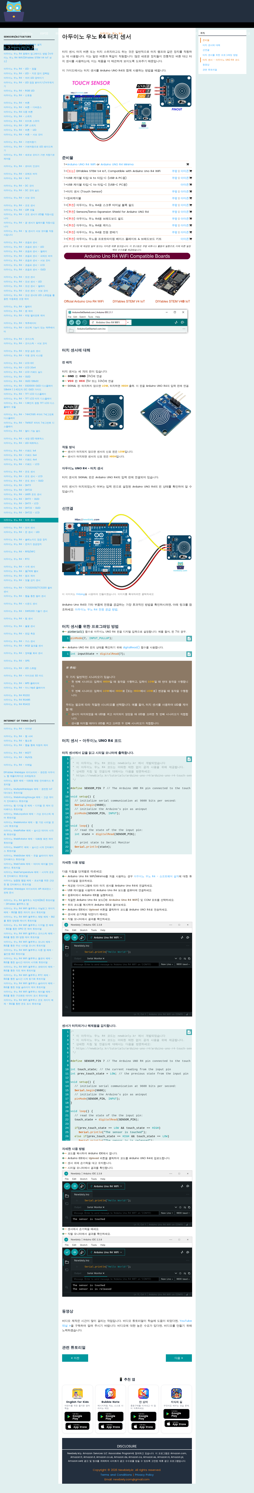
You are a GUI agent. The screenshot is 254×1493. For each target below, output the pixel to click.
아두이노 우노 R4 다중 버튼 (18, 111)
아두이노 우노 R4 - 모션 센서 (19, 277)
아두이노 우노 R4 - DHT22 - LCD (21, 512)
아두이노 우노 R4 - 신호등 (18, 95)
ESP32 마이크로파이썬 (204, 33)
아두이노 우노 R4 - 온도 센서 (19, 471)
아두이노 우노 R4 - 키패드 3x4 (20, 455)
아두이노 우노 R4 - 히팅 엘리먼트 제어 (24, 315)
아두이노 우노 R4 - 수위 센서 (19, 566)
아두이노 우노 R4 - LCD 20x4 (20, 367)
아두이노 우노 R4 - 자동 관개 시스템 (23, 355)
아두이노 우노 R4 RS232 (17, 695)
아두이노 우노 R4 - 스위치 (18, 116)
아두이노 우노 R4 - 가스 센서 (19, 641)
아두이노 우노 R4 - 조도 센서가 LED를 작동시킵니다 (29, 216)
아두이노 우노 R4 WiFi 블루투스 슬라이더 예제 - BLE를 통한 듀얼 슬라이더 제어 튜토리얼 (29, 985)
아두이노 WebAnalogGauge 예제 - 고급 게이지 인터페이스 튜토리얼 (28, 799)
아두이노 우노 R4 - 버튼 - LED (20, 129)
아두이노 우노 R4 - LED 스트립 (20, 668)
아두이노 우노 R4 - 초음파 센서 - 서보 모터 (27, 260)
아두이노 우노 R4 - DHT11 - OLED (21, 499)
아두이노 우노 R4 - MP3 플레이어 (21, 683)
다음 (178, 1358)
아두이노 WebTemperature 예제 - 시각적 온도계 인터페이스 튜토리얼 (29, 874)
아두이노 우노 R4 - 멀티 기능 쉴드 (22, 430)
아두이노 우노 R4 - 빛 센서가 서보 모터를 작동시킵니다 (28, 232)
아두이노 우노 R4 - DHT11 (17, 485)
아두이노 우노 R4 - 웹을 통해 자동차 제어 (26, 745)
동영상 (206, 64)
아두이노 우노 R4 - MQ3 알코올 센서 (23, 645)
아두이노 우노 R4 (111, 33)
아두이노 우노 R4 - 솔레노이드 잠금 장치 (25, 539)
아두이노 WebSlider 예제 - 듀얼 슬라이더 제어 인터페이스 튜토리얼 (28, 857)
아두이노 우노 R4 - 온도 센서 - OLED (23, 480)
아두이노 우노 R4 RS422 (17, 704)
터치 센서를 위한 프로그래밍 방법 (220, 55)
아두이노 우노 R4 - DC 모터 (19, 185)
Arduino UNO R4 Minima (117, 164)
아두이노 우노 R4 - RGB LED (19, 90)
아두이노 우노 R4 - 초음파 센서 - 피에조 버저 (28, 256)
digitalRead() (131, 647)
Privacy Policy (144, 1475)
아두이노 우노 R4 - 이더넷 (18, 728)
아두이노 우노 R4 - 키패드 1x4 (20, 450)
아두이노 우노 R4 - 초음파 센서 (20, 242)
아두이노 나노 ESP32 (168, 33)
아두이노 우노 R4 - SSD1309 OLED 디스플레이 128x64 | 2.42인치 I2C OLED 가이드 (28, 387)
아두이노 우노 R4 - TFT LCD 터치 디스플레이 (28, 398)
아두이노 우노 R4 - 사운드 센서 (20, 603)
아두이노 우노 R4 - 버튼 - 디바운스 (23, 107)
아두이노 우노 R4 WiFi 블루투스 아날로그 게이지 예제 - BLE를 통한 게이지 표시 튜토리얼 (29, 910)
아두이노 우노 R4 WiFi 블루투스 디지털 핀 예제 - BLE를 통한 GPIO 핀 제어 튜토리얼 (28, 927)
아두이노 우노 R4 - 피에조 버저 (20, 173)
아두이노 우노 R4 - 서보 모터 (19, 197)
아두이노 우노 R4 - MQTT (17, 752)
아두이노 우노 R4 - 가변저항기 (20, 142)
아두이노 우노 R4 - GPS (17, 660)
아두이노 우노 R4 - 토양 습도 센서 (22, 351)
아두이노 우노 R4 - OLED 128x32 (21, 381)
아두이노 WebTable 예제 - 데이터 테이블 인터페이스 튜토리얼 (28, 865)
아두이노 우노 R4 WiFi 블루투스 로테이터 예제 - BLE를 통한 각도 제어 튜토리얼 (29, 968)
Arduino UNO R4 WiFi (81, 164)
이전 (76, 1358)
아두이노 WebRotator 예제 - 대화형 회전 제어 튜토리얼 (28, 840)
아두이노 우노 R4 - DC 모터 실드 (21, 190)
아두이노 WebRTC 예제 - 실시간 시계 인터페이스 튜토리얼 (29, 849)
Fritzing (80, 594)
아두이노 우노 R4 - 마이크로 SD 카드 (23, 675)
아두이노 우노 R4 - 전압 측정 (19, 633)
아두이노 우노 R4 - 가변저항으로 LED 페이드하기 (28, 148)
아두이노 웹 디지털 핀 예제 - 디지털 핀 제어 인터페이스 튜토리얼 (29, 807)
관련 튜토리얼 (210, 69)
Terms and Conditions (116, 1475)
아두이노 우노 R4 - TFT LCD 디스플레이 (25, 393)
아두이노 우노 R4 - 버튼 (17, 102)
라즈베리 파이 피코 (238, 33)
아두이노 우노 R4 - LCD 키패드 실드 (23, 372)
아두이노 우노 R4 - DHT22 (18, 489)
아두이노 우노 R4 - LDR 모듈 (19, 209)
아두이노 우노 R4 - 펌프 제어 (19, 575)
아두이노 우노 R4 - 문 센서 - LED (21, 532)
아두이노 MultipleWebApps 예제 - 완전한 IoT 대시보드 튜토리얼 (28, 790)
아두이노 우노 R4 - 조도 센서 (19, 205)
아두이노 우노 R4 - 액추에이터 (20, 323)
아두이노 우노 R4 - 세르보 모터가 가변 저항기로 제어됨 (29, 156)
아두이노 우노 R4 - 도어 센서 (19, 527)
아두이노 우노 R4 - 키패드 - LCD (21, 464)
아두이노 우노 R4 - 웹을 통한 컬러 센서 (25, 596)
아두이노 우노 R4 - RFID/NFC (19, 551)
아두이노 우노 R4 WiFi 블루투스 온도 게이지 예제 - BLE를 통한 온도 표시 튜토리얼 (28, 1001)
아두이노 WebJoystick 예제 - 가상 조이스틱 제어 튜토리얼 (29, 815)
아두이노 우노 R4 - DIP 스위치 (20, 125)
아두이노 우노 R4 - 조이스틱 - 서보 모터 (25, 343)
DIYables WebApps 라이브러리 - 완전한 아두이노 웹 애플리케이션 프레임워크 (29, 774)
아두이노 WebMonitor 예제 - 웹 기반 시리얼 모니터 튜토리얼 (29, 824)
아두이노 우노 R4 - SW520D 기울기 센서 (26, 611)
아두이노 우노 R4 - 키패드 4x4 (20, 459)
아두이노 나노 (139, 33)
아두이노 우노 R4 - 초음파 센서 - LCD (24, 265)
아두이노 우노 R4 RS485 (17, 699)
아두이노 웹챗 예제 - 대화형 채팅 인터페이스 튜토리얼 (29, 782)
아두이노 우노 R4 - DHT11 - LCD (21, 503)
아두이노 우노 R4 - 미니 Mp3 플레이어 (24, 687)
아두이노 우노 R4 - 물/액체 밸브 (21, 571)
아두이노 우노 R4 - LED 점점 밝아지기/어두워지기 (29, 84)
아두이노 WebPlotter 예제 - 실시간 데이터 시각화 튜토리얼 (29, 832)
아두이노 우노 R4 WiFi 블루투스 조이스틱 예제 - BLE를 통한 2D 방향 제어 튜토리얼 (29, 935)
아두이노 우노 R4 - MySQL (18, 757)
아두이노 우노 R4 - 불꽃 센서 (19, 626)
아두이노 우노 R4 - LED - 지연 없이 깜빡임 (26, 73)
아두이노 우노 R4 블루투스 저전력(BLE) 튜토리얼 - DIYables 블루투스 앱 (29, 902)
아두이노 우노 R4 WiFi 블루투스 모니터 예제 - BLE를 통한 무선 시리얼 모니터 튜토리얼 (28, 943)
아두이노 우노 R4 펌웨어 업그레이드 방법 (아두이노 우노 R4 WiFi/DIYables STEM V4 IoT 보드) (28, 57)
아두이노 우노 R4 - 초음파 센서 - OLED (25, 269)
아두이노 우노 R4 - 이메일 (18, 764)
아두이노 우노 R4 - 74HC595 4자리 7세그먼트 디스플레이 (29, 416)
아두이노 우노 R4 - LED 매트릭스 (21, 443)
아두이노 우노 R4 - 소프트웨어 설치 (23, 44)
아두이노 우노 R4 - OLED (17, 376)
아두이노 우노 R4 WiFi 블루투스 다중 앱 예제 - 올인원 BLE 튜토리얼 (28, 951)
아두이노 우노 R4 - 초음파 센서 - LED (24, 246)
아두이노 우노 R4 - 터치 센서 (19, 520)
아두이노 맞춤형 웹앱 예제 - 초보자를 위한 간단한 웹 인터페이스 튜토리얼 (29, 882)
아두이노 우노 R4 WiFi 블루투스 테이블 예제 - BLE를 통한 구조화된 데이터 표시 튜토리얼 (28, 993)
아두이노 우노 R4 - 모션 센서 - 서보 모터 (26, 290)
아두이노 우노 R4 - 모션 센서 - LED (23, 281)
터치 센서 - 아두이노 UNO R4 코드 (221, 59)
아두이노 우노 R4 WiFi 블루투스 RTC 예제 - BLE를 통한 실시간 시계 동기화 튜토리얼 (27, 977)
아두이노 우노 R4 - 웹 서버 (18, 736)
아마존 (185, 171)
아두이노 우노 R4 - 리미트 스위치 (21, 121)
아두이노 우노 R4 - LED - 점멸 (20, 68)
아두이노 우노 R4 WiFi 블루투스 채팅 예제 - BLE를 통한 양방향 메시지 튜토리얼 (29, 918)
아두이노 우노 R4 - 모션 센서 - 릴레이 (24, 286)
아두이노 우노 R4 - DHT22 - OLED (22, 507)
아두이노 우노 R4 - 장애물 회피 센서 (23, 653)
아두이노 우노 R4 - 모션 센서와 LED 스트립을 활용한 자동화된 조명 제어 (29, 297)
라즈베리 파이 (83, 33)
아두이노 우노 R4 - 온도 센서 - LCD (23, 476)
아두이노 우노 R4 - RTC (17, 559)
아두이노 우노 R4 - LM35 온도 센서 (22, 494)
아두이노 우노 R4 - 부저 (17, 178)
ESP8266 (61, 33)
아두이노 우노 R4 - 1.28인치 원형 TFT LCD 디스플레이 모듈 (29, 404)
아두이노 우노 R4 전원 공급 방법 (21, 49)
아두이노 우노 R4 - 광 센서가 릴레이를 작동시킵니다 (29, 224)
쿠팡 (174, 171)
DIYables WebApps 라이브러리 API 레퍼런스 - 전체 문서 (28, 890)
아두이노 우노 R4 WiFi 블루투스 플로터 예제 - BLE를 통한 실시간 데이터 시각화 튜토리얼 (28, 960)
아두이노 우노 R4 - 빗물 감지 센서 (22, 580)
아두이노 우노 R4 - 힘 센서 (18, 618)
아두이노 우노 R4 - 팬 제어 (18, 311)
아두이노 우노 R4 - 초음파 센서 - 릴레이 (25, 251)
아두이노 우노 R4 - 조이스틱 (19, 338)
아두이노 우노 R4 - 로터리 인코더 (21, 166)
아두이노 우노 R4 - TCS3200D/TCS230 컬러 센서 (28, 589)
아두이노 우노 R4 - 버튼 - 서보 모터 (23, 134)
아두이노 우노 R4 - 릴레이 (18, 306)
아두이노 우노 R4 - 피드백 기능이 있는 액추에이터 (29, 329)
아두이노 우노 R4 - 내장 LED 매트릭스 (24, 438)
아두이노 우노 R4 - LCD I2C (19, 363)
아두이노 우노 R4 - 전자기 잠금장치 (23, 544)
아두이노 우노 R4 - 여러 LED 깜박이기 (24, 77)
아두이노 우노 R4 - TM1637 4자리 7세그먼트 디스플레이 (29, 424)
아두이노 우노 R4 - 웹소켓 (18, 740)
